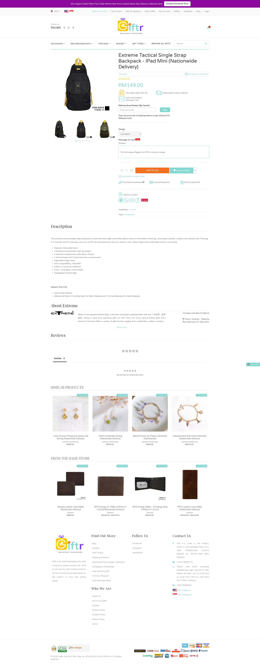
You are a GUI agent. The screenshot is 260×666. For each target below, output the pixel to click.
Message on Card (128, 139)
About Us (96, 596)
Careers (95, 605)
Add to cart (152, 170)
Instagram (137, 548)
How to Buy (97, 553)
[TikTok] (73, 28)
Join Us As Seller (99, 601)
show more (122, 327)
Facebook (137, 543)
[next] (206, 423)
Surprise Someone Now (177, 3)
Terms (95, 624)
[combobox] (191, 44)
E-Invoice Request (100, 576)
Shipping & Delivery (101, 557)
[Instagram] (69, 28)
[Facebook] (64, 28)
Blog (94, 543)
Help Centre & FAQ (100, 571)
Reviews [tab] (57, 358)
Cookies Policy (98, 614)
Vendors (96, 548)
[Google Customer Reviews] (79, 649)
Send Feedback (184, 585)
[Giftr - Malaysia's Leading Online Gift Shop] (130, 26)
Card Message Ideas (101, 580)
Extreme (123, 74)
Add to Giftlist (183, 170)
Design (121, 129)
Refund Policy (98, 619)
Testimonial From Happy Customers (108, 562)
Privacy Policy (98, 610)
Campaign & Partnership (103, 566)
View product (70, 416)
